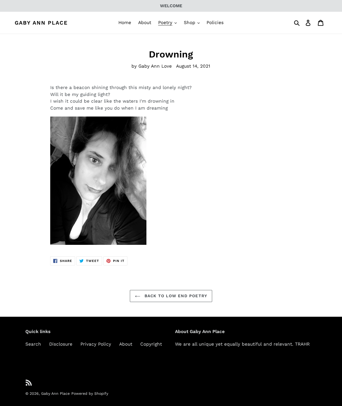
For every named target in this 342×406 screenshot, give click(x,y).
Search (33, 344)
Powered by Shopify (89, 393)
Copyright (151, 344)
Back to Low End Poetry (175, 295)
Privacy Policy (95, 344)
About (125, 344)
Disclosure (60, 344)
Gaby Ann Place (41, 23)
